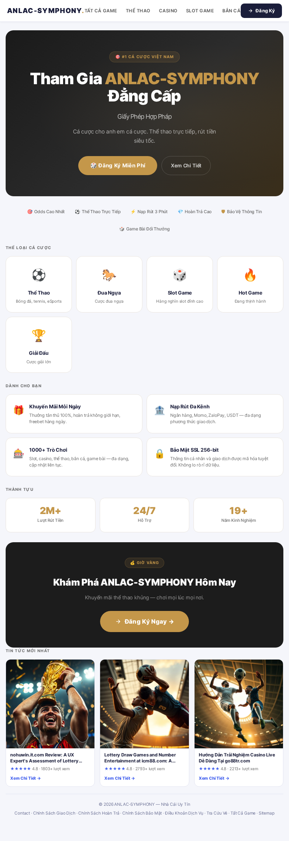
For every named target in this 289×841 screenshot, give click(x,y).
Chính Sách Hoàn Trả (98, 813)
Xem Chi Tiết (186, 165)
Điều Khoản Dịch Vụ (184, 813)
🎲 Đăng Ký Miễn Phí (117, 165)
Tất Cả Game (101, 10)
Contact (22, 813)
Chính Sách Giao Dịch (54, 813)
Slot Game (200, 10)
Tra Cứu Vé (217, 813)
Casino (168, 10)
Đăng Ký (265, 10)
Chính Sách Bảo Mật (142, 813)
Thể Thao (138, 10)
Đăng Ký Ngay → (149, 621)
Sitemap (267, 813)
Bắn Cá (231, 10)
